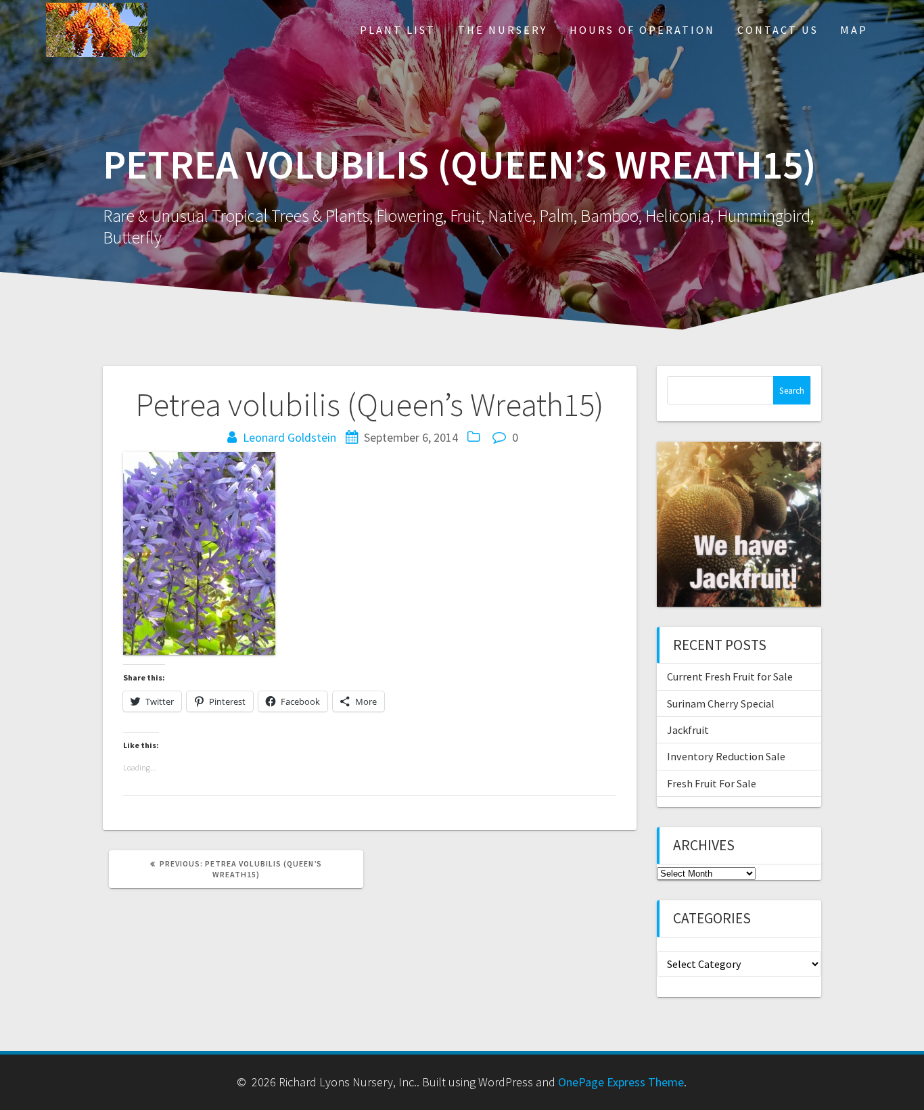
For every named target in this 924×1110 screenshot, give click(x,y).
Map (854, 30)
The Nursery (502, 30)
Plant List (398, 30)
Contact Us (777, 30)
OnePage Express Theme (621, 1082)
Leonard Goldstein (289, 437)
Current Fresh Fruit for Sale (730, 676)
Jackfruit (688, 730)
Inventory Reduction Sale (726, 756)
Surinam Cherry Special (721, 703)
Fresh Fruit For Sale (711, 783)
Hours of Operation (642, 30)
